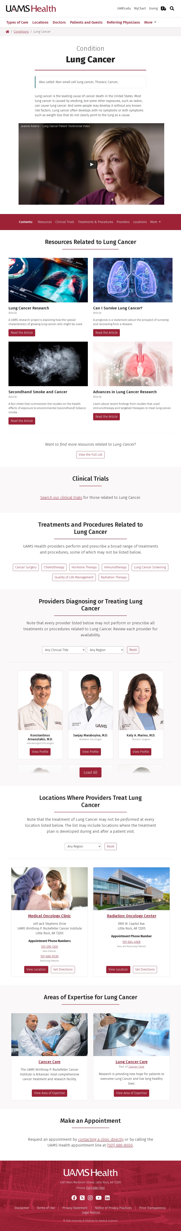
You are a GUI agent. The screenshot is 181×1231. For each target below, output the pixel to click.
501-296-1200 (49, 947)
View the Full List (90, 455)
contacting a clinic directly (101, 1139)
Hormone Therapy (84, 567)
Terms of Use (46, 1208)
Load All (90, 772)
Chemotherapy (54, 567)
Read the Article (22, 333)
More (148, 22)
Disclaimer (21, 1208)
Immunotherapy (115, 567)
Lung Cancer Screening (150, 567)
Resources (45, 222)
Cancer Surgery (25, 567)
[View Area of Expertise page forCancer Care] (49, 1034)
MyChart (140, 8)
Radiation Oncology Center (131, 915)
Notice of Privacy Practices (113, 1208)
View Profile (40, 752)
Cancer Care (49, 1061)
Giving (153, 8)
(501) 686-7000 (95, 1188)
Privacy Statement (74, 1208)
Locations (140, 222)
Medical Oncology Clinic (49, 915)
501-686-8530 (49, 956)
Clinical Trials (64, 222)
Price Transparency (152, 1208)
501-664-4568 (131, 942)
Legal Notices (91, 1212)
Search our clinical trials (61, 497)
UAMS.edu (124, 8)
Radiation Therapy (114, 577)
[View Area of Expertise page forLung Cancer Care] (131, 1034)
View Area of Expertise (49, 1093)
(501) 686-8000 (120, 1145)
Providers (123, 222)
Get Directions (63, 969)
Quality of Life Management (74, 577)
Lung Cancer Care (132, 1061)
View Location (36, 969)
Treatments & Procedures (95, 222)
